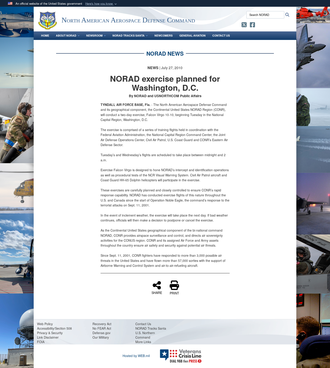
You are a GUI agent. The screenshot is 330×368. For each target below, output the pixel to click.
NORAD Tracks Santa (128, 35)
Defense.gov (101, 333)
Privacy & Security (50, 333)
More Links (143, 342)
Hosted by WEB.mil (136, 355)
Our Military (100, 337)
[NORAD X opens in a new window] (244, 25)
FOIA (40, 342)
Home (45, 35)
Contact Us (221, 35)
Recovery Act (101, 324)
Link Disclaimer (48, 337)
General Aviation (192, 35)
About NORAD (66, 35)
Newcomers (163, 35)
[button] (101, 3)
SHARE (157, 292)
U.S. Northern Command (145, 335)
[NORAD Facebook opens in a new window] (252, 25)
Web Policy (45, 324)
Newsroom (94, 35)
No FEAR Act (101, 328)
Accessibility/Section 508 (54, 328)
